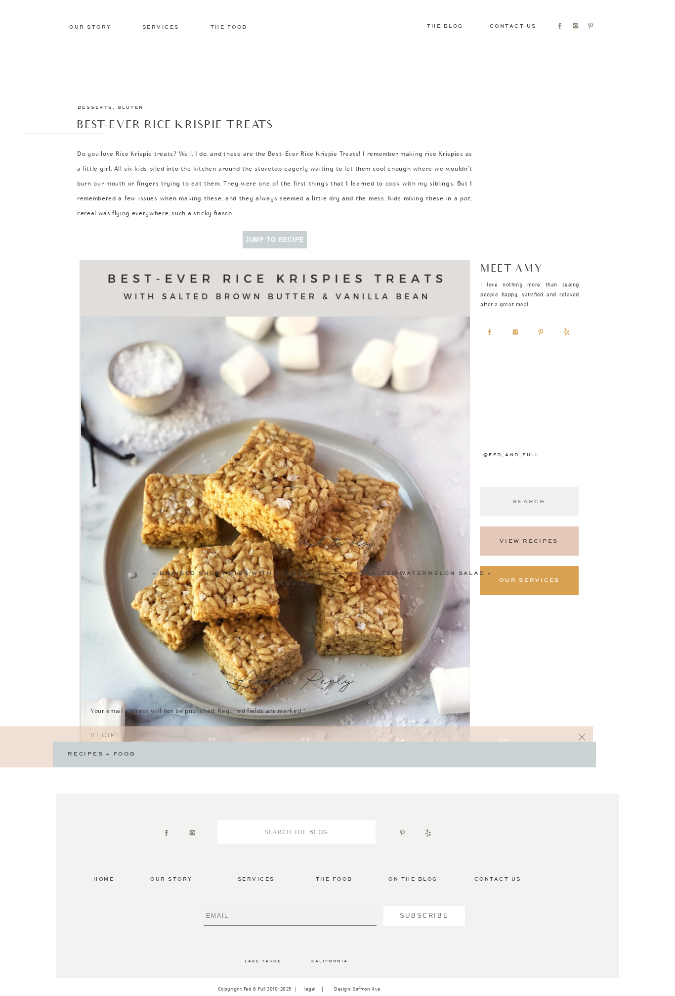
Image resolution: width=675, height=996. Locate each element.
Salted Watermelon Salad (425, 573)
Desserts (95, 107)
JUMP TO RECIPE (274, 239)
